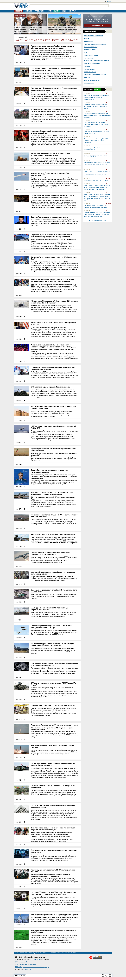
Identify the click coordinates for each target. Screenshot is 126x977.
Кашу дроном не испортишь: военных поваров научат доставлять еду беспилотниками (28, 29)
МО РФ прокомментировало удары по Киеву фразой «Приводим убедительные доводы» (50, 154)
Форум (48, 11)
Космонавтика (88, 41)
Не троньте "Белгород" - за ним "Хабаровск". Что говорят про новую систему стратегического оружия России (53, 893)
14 (26, 39)
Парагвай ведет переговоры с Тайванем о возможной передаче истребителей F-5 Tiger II (51, 627)
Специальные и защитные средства (95, 74)
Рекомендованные (35, 953)
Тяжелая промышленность (92, 80)
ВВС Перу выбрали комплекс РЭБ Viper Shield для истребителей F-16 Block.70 (49, 609)
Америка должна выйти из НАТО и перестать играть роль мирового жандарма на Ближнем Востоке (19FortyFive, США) (53, 346)
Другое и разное (89, 83)
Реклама (72, 11)
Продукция (39, 11)
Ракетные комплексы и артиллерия (95, 44)
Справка (45, 953)
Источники (23, 953)
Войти (109, 1)
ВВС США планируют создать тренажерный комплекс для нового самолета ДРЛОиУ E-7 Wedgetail (52, 645)
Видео (64, 11)
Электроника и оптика (91, 55)
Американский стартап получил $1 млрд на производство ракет (54, 725)
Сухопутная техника (90, 50)
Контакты (60, 953)
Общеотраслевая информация (93, 36)
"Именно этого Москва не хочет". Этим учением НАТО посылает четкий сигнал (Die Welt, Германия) (54, 302)
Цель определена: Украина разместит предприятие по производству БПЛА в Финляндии (51, 553)
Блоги (56, 11)
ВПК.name (37, 959)
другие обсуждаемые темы (97, 220)
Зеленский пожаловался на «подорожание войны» (50, 217)
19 (53, 39)
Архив (16, 953)
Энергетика (87, 77)
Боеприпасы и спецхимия (92, 63)
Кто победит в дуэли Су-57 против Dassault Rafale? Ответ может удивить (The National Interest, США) (52, 493)
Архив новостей (21, 37)
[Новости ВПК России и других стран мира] (21, 8)
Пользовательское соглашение (25, 964)
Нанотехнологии (89, 69)
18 (44, 39)
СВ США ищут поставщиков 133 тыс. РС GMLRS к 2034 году (53, 705)
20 (62, 39)
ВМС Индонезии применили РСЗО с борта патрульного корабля (54, 915)
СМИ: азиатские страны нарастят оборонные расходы (50, 387)
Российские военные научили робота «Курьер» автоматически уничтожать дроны (62, 29)
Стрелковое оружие (90, 72)
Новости (18, 11)
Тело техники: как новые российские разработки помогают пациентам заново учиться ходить (53, 829)
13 (18, 39)
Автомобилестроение (90, 47)
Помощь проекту (70, 953)
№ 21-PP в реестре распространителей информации (32, 967)
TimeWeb (28, 969)
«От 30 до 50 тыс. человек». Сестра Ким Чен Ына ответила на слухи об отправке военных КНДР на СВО (53, 110)
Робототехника (89, 58)
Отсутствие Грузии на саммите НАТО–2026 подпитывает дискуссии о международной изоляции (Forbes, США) (51, 236)
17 (35, 39)
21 (71, 39)
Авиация (86, 38)
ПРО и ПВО (87, 66)
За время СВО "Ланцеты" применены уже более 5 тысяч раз (53, 534)
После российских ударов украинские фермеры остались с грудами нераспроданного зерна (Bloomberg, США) (53, 196)
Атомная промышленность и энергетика (96, 61)
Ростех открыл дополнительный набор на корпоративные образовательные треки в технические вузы (52, 47)
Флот (85, 52)
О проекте (53, 953)
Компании (28, 11)
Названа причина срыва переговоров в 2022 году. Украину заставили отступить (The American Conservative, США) (52, 280)
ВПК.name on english (21, 962)
